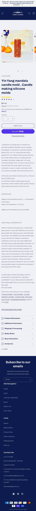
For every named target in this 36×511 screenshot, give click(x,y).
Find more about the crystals (11, 309)
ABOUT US (7, 406)
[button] (2, 13)
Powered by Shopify (22, 509)
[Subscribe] (30, 379)
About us (7, 445)
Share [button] (6, 349)
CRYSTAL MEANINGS (11, 398)
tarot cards (5, 299)
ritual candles (18, 294)
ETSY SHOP (7, 411)
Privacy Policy (8, 432)
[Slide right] (22, 71)
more (6, 302)
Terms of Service (9, 436)
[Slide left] (14, 71)
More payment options (18, 136)
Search (6, 423)
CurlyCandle (15, 509)
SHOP (6, 393)
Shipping (3, 105)
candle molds (19, 297)
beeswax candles (7, 297)
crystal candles (6, 294)
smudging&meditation (18, 299)
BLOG (6, 402)
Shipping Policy (9, 441)
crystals (27, 294)
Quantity (4, 115)
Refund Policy (8, 427)
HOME (6, 389)
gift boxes (28, 297)
